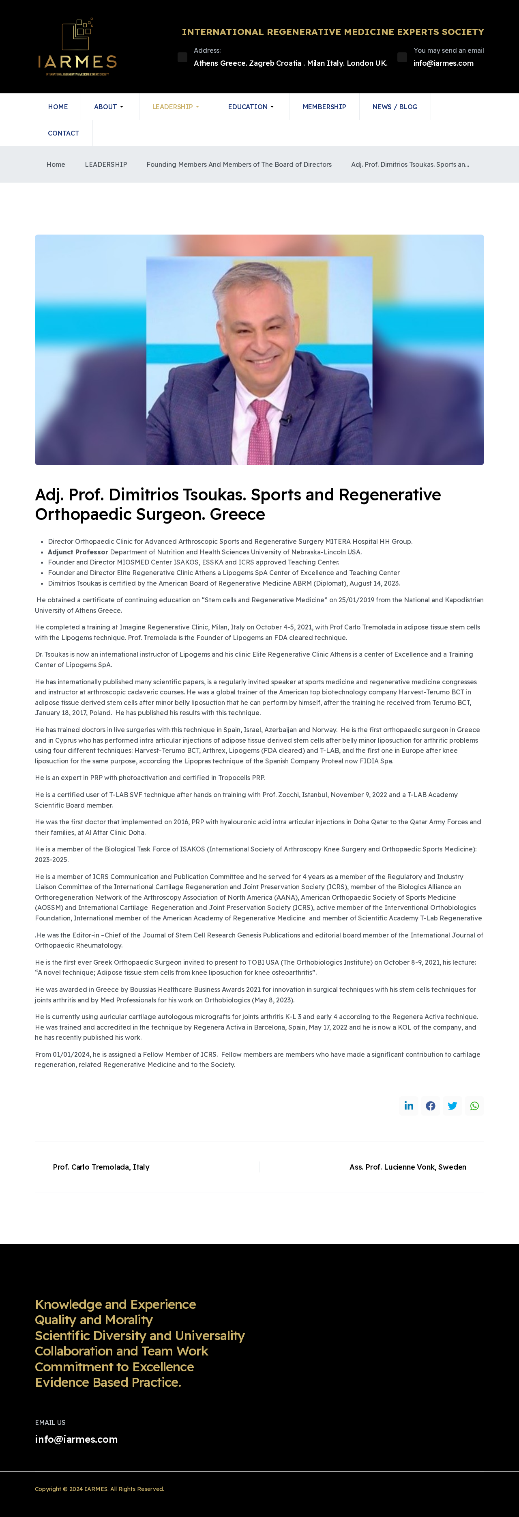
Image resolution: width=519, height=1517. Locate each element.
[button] (110, 106)
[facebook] (430, 1106)
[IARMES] (77, 46)
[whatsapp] (474, 1106)
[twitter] (452, 1106)
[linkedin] (408, 1106)
